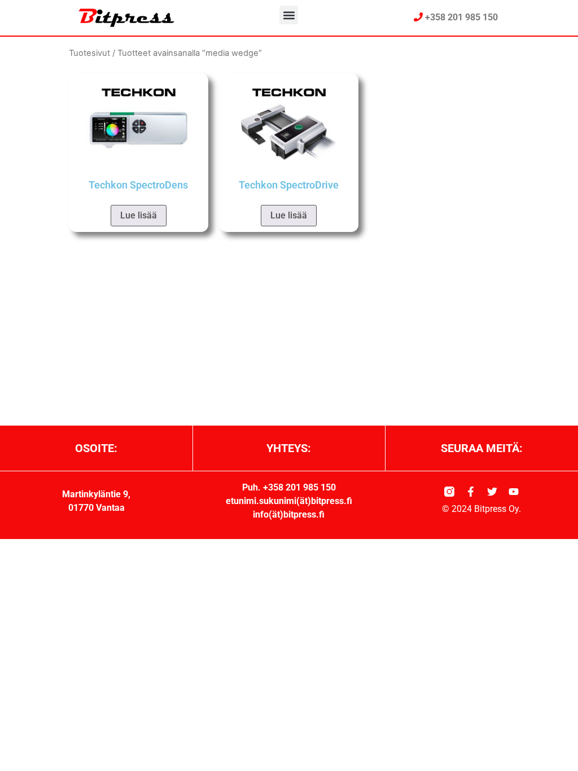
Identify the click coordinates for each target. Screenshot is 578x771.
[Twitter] (492, 492)
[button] (288, 15)
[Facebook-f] (471, 492)
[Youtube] (514, 492)
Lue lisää (138, 215)
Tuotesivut (89, 53)
